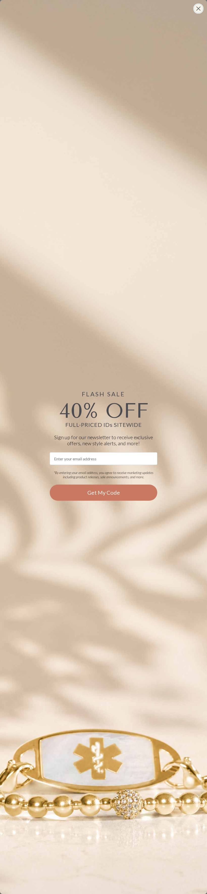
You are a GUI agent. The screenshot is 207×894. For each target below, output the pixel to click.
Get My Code (103, 492)
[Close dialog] (198, 8)
